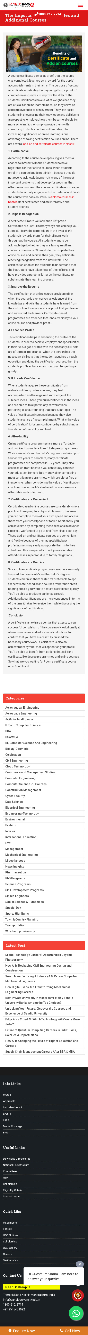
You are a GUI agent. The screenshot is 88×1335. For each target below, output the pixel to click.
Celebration (13, 754)
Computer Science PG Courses (26, 784)
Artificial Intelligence (19, 719)
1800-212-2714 (49, 14)
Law (7, 843)
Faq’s (6, 1119)
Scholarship (10, 1183)
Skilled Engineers (17, 896)
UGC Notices (10, 1235)
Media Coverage (12, 1126)
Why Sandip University (20, 931)
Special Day (13, 907)
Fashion (10, 825)
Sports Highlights (17, 913)
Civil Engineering (16, 760)
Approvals (9, 1101)
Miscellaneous (15, 860)
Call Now (72, 1331)
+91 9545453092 (14, 1309)
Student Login (11, 1196)
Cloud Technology (17, 766)
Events (7, 1113)
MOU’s (7, 1094)
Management (14, 848)
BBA (8, 731)
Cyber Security (15, 796)
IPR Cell (7, 1228)
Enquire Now (24, 1331)
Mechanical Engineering (21, 854)
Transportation (15, 925)
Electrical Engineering (20, 807)
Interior (10, 831)
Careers (7, 1254)
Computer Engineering (20, 778)
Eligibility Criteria (12, 1190)
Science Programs (18, 884)
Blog (6, 1132)
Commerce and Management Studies (30, 772)
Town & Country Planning (21, 919)
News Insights (14, 866)
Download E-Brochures (16, 1158)
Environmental (15, 819)
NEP (5, 1177)
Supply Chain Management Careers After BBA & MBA (40, 1051)
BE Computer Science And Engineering (31, 743)
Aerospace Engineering (21, 713)
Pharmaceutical (16, 872)
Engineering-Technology (22, 813)
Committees (10, 1171)
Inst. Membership (13, 1107)
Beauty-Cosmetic (16, 748)
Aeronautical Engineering (22, 707)
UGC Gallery (10, 1247)
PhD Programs (15, 878)
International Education (20, 837)
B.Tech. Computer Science (23, 725)
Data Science (14, 801)
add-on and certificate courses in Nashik (48, 144)
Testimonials (10, 1260)
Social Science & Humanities (24, 901)
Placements (10, 1222)
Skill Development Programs (24, 890)
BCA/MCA (11, 737)
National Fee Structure (16, 1165)
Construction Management (23, 790)
